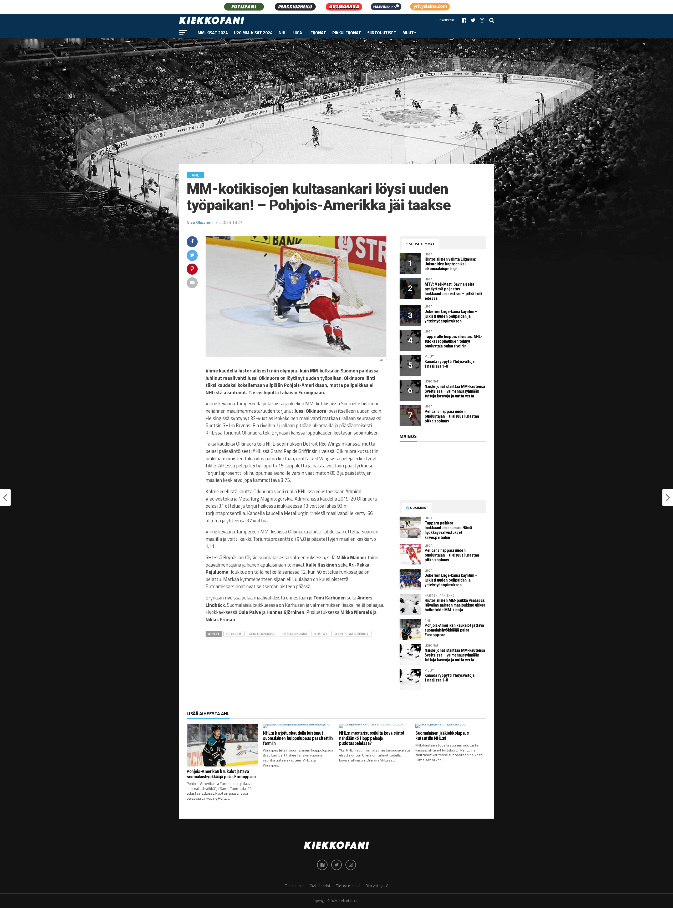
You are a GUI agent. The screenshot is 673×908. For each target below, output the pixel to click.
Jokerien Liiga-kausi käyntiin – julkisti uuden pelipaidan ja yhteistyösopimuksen (451, 316)
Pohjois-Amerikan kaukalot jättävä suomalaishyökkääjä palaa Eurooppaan (454, 630)
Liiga (297, 32)
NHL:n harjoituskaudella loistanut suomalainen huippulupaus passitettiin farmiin (298, 738)
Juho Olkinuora (261, 633)
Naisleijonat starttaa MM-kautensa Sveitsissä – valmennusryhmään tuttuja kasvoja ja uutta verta (455, 391)
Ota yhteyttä (376, 886)
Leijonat (317, 32)
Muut (408, 32)
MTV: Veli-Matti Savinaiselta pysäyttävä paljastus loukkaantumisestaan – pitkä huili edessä (453, 291)
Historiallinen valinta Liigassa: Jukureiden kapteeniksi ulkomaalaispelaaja (450, 264)
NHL (282, 32)
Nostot (320, 633)
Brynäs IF (234, 633)
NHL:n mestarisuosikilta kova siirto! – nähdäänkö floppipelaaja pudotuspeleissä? (373, 738)
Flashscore (447, 20)
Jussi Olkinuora (294, 633)
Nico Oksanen (200, 222)
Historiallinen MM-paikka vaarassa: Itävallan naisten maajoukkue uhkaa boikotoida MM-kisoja (455, 605)
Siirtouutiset (381, 32)
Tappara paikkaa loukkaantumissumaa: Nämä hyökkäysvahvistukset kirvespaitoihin (448, 530)
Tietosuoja (294, 886)
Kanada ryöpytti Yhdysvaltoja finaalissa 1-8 (450, 364)
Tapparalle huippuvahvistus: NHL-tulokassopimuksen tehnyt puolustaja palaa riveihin (453, 341)
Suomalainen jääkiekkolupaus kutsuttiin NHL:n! (442, 735)
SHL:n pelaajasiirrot (351, 633)
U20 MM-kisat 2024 (253, 32)
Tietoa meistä (348, 886)
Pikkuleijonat (346, 32)
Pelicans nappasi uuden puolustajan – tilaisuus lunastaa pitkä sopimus (452, 416)
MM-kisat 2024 (213, 32)
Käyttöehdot (320, 886)
